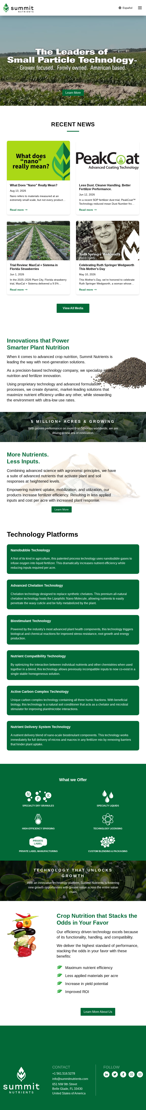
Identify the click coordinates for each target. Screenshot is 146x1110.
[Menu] (140, 8)
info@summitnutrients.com (70, 1078)
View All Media (73, 308)
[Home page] (18, 8)
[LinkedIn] (106, 1074)
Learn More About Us (98, 1011)
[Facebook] (123, 1074)
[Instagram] (132, 1074)
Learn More (73, 92)
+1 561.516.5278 (63, 1073)
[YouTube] (140, 1074)
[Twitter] (115, 1074)
